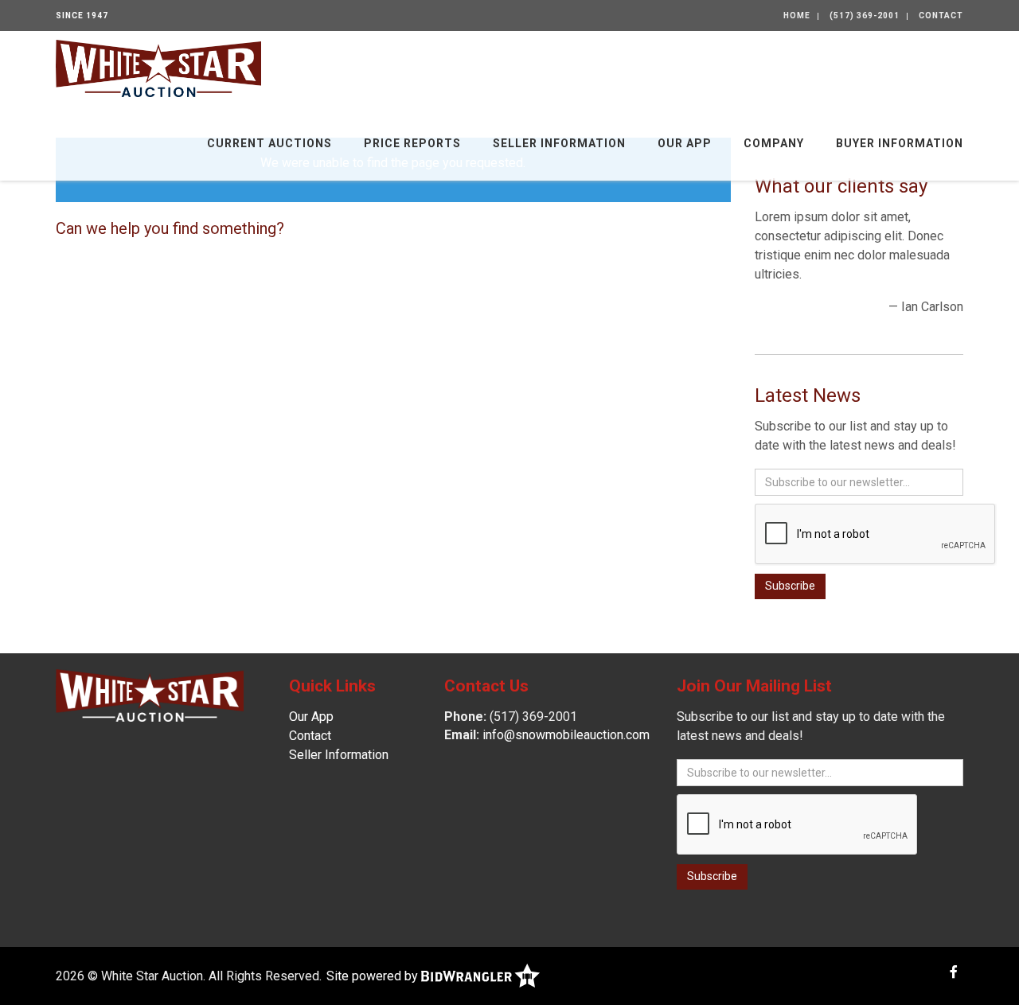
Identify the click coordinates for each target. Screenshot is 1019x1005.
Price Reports (412, 143)
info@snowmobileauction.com (566, 734)
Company (774, 143)
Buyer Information (899, 143)
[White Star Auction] (158, 67)
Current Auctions (269, 143)
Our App (685, 143)
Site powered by (373, 976)
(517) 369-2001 (865, 15)
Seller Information (559, 143)
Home (796, 15)
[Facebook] (954, 972)
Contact (941, 15)
